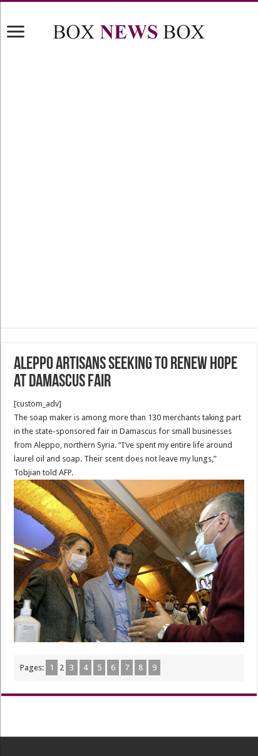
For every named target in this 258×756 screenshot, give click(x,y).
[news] (129, 29)
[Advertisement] (129, 186)
